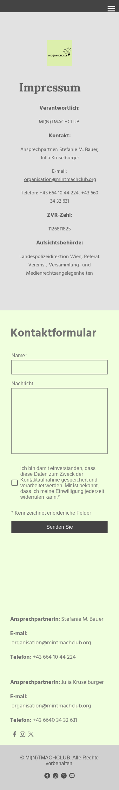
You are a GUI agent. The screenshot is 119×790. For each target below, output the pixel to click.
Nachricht (22, 383)
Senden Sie (59, 527)
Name (19, 355)
